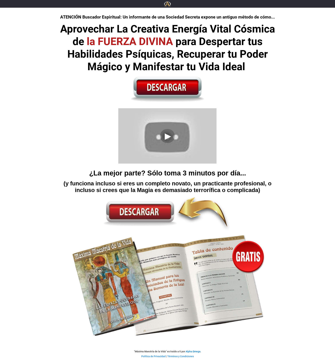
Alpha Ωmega (193, 351)
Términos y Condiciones (180, 356)
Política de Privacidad (153, 356)
